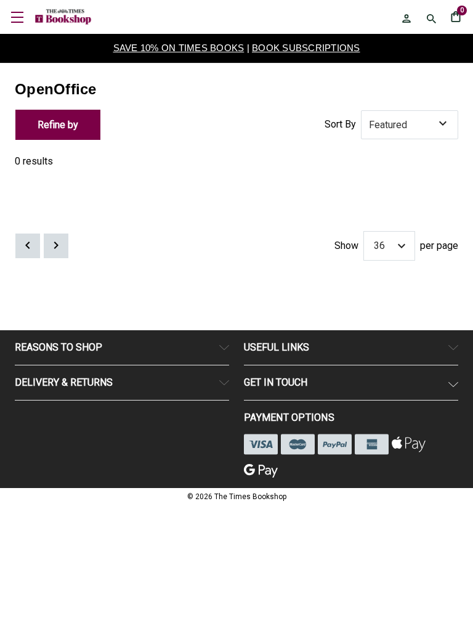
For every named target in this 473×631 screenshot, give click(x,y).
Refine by (58, 125)
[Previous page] (27, 246)
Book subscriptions (306, 48)
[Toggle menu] (17, 17)
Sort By (340, 124)
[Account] (406, 18)
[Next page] (56, 246)
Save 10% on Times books (179, 48)
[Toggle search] (431, 18)
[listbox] (409, 125)
